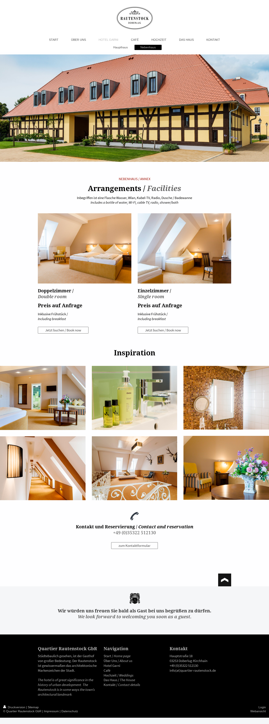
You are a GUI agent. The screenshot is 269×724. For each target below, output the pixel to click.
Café (107, 670)
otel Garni (113, 665)
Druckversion (16, 707)
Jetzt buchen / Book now (63, 330)
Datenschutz (69, 711)
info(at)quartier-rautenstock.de (193, 670)
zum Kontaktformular (134, 545)
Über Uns (110, 660)
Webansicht (258, 711)
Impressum (51, 711)
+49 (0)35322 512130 (134, 532)
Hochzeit (110, 675)
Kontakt (110, 684)
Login (262, 707)
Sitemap (33, 707)
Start (107, 656)
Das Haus (110, 680)
